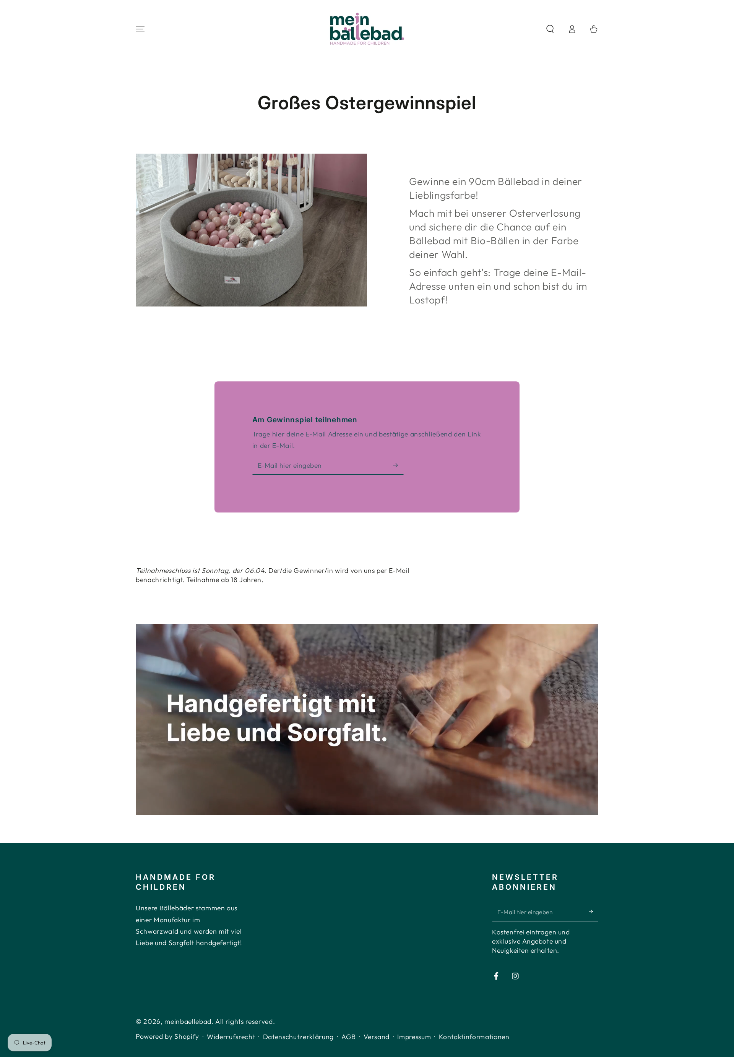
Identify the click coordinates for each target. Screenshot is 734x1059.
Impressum (414, 1036)
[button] (550, 29)
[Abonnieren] (398, 465)
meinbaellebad (187, 1021)
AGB (348, 1036)
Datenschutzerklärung (298, 1036)
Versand (377, 1036)
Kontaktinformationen (474, 1036)
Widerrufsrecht (231, 1036)
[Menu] (140, 29)
